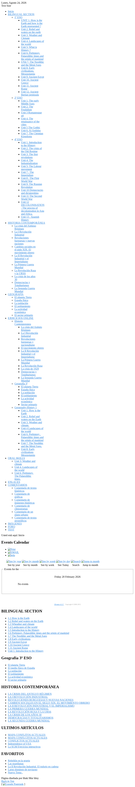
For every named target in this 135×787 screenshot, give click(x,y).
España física (21, 300)
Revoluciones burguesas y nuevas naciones (24, 240)
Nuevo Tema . (15, 772)
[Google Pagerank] (13, 784)
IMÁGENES (15, 523)
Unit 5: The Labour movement (31, 168)
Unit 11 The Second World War (31, 197)
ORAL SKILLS (16, 458)
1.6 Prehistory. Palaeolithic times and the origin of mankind (38, 633)
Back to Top (7, 781)
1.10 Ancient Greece (18, 645)
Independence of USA (19, 743)
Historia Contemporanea (22, 322)
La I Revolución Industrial (22, 233)
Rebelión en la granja (19, 760)
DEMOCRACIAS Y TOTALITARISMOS (30, 717)
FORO (11, 526)
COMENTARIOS (17, 485)
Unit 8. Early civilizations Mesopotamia (28, 452)
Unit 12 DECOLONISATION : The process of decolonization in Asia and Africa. (32, 208)
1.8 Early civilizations (19, 639)
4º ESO (18, 139)
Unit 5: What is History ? (29, 48)
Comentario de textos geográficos (25, 519)
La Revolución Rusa (31, 365)
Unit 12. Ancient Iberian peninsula (30, 93)
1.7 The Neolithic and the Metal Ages (27, 636)
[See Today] (63, 561)
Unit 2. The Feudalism (27, 108)
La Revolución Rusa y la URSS (25, 272)
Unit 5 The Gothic (30, 127)
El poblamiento (22, 306)
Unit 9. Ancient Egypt (32, 76)
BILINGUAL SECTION (21, 14)
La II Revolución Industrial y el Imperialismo (23, 258)
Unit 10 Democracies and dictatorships (32, 191)
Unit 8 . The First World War (30, 180)
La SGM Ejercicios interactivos (24, 746)
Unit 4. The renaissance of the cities (30, 121)
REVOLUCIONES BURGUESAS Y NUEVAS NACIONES (40, 699)
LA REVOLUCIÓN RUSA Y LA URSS (29, 711)
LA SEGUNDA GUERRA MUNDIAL (29, 720)
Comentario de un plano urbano (23, 513)
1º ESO (18, 17)
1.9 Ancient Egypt (17, 642)
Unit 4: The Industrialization (29, 162)
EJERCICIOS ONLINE (20, 318)
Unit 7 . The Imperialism (27, 174)
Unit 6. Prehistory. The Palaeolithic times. (23, 476)
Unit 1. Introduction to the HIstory (31, 144)
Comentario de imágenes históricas (24, 501)
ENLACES (14, 482)
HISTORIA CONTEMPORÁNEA (26, 222)
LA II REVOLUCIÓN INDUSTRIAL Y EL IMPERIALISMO (41, 705)
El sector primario (23, 315)
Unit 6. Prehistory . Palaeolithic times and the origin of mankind (32, 437)
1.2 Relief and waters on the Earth (25, 621)
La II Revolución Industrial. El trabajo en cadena (33, 766)
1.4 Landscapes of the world (22, 627)
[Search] (76, 561)
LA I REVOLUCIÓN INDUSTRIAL (28, 696)
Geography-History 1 (25, 407)
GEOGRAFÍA (16, 294)
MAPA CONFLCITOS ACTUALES (27, 737)
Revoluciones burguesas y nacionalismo (28, 342)
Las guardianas (16, 763)
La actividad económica (20, 311)
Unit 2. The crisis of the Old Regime (31, 150)
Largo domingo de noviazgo (22, 769)
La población (21, 303)
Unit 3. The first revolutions (29, 156)
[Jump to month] (90, 561)
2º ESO (18, 97)
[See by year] (13, 561)
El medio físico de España (21, 668)
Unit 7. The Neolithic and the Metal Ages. (32, 445)
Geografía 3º (21, 383)
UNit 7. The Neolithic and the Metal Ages (32, 63)
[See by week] (47, 561)
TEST (11, 529)
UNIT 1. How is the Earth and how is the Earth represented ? (31, 23)
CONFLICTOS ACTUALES (23, 740)
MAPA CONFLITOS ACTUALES (26, 734)
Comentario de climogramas (22, 507)
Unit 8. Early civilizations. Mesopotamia (28, 71)
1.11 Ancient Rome (18, 648)
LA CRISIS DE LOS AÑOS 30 (24, 714)
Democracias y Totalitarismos (22, 284)
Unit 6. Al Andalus (31, 130)
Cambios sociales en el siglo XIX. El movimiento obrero (25, 249)
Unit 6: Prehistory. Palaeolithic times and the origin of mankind (32, 56)
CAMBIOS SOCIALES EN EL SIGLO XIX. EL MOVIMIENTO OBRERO (49, 702)
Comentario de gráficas (22, 495)
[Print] (11, 549)
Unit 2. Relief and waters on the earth (31, 31)
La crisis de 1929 (30, 368)
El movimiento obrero (32, 348)
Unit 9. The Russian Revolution (31, 185)
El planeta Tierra (23, 297)
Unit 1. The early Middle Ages (30, 102)
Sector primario (29, 404)
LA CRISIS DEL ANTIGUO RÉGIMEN (30, 694)
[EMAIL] (13, 552)
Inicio (11, 11)
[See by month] (30, 561)
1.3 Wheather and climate (21, 624)
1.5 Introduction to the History (23, 630)
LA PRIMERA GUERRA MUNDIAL (28, 708)
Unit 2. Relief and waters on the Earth (31, 418)
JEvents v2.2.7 (59, 604)
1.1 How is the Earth (18, 618)
